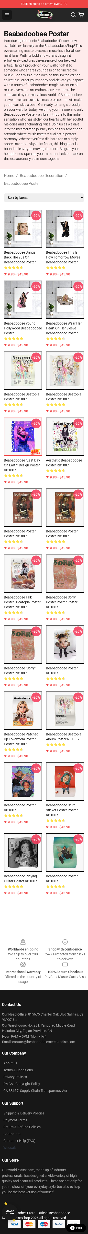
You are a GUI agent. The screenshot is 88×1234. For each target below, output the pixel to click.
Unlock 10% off (10, 1212)
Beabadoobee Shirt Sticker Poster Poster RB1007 (62, 810)
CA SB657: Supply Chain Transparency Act (35, 1091)
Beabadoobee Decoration (41, 175)
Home (9, 175)
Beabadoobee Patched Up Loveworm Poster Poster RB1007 (21, 739)
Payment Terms (15, 1120)
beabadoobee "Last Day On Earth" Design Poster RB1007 (22, 465)
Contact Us (11, 1134)
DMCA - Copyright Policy (21, 1084)
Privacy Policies (15, 1077)
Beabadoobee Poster (22, 183)
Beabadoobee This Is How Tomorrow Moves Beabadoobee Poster (63, 257)
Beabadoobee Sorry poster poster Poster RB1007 (61, 602)
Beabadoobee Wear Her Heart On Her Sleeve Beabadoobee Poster (64, 328)
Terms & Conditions (18, 1070)
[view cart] (81, 15)
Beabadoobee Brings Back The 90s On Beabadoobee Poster (20, 257)
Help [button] (79, 1228)
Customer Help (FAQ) (19, 1141)
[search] (73, 15)
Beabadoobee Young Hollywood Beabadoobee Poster (23, 328)
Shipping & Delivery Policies (23, 1113)
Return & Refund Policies (22, 1127)
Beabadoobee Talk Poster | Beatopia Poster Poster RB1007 (22, 602)
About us (10, 1063)
